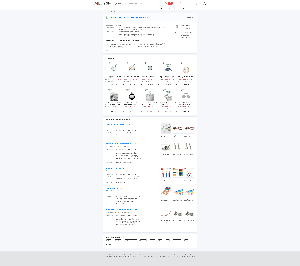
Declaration (166, 259)
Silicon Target (118, 240)
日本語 (164, 256)
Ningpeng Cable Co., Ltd (114, 188)
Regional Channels (168, 254)
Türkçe (178, 256)
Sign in (204, 4)
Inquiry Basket (190, 17)
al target (160, 240)
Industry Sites (160, 254)
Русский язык (134, 256)
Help (177, 8)
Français (127, 256)
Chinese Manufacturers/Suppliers (131, 254)
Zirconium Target (177, 240)
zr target (108, 244)
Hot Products (112, 254)
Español (116, 256)
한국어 (160, 256)
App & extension (187, 8)
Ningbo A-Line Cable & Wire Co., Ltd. (118, 124)
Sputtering (108, 240)
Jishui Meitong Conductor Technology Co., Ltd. (121, 209)
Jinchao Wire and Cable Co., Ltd (116, 168)
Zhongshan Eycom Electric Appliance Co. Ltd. (121, 143)
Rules (205, 8)
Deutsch (144, 256)
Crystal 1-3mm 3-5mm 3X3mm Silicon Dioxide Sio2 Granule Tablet (131, 104)
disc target (152, 240)
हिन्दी (168, 256)
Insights (189, 254)
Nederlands (150, 256)
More (163, 34)
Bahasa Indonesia (191, 256)
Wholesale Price (152, 254)
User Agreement (158, 259)
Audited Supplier (124, 127)
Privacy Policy (173, 259)
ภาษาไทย (173, 256)
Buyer (169, 8)
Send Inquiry (114, 84)
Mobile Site (184, 254)
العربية (156, 256)
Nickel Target (143, 240)
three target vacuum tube (131, 240)
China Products (119, 254)
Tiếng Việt (183, 256)
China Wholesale (143, 254)
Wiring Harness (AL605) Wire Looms (176, 136)
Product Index (177, 254)
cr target (167, 240)
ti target (186, 240)
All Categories (99, 8)
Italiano (139, 256)
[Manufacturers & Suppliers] (102, 3)
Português (121, 256)
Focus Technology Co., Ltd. (140, 259)
